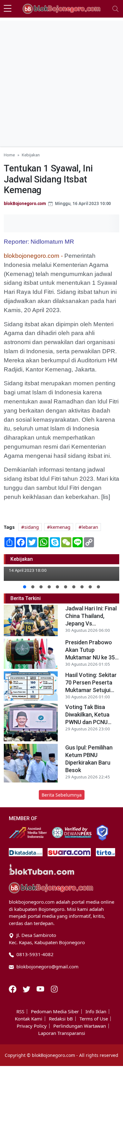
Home (9, 154)
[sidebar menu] (7, 9)
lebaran (90, 527)
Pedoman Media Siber (55, 1011)
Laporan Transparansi (61, 1033)
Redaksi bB (61, 1018)
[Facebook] (13, 988)
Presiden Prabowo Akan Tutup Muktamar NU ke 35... (92, 650)
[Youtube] (41, 988)
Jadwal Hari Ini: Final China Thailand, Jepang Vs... (91, 616)
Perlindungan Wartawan (79, 1026)
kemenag (60, 527)
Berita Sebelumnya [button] (62, 795)
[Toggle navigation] (115, 9)
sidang (31, 527)
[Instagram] (54, 988)
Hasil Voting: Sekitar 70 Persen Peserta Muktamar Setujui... (91, 682)
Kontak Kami (28, 1018)
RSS (20, 1011)
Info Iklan (95, 1011)
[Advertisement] (61, 82)
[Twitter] (27, 988)
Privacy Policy (32, 1026)
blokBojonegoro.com (25, 203)
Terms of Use (93, 1018)
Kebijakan (31, 154)
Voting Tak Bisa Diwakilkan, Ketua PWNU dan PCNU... (88, 714)
